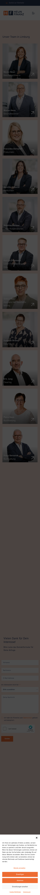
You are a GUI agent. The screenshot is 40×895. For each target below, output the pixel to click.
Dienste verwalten (19, 868)
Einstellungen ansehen (20, 887)
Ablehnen (20, 880)
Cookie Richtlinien (15, 892)
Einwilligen (20, 874)
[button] (37, 838)
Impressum (27, 892)
